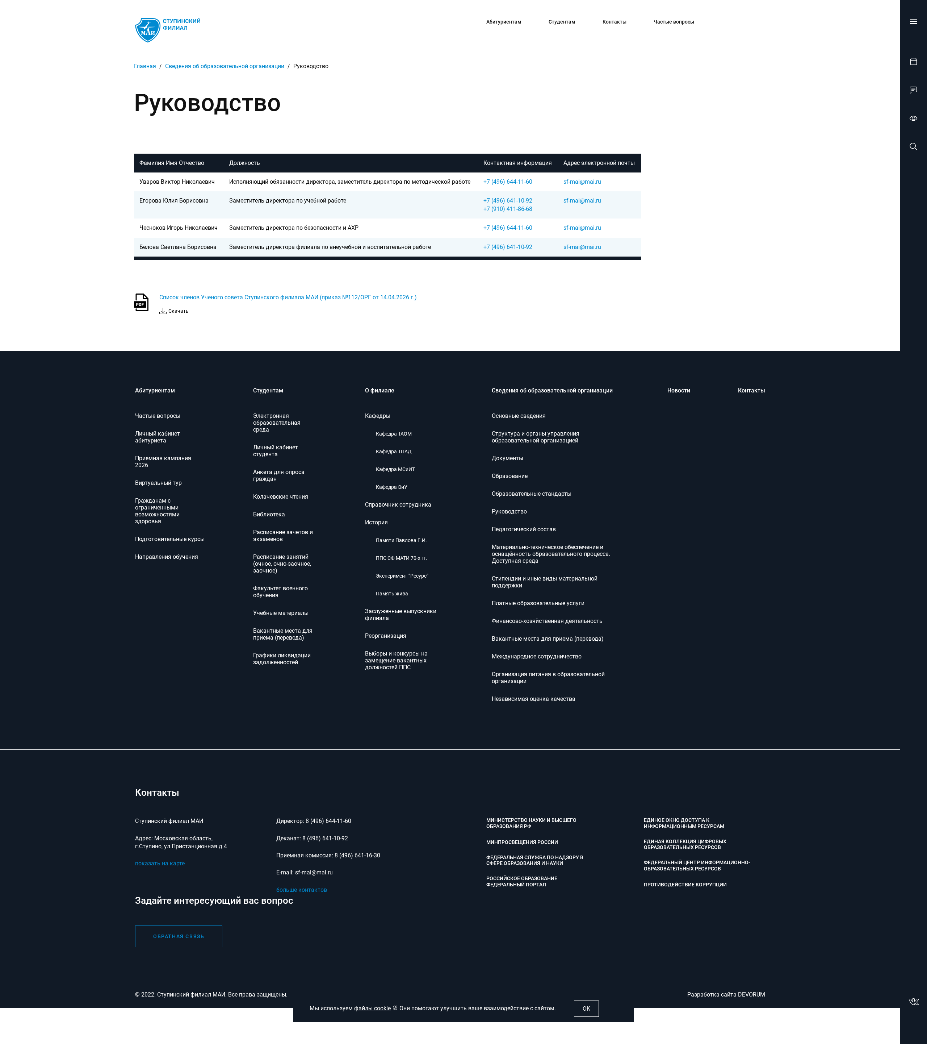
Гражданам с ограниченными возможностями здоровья (157, 511)
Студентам (562, 22)
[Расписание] (913, 63)
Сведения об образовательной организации (224, 66)
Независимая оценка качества (533, 698)
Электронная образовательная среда (277, 422)
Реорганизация (385, 635)
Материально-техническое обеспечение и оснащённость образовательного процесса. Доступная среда (551, 554)
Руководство (509, 511)
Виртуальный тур (158, 482)
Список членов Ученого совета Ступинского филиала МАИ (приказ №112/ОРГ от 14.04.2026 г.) (288, 297)
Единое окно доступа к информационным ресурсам (684, 823)
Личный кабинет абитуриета (157, 437)
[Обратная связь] (913, 91)
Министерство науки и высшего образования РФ (531, 823)
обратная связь (178, 936)
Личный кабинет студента (275, 451)
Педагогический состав (524, 529)
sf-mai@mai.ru (582, 181)
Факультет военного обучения (280, 592)
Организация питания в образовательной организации (548, 678)
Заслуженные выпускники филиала (400, 614)
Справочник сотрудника (398, 504)
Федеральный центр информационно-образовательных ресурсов (697, 866)
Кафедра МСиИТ (395, 469)
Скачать (178, 311)
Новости (678, 390)
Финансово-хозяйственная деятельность (547, 620)
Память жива (392, 593)
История (376, 522)
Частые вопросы (674, 22)
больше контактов (301, 889)
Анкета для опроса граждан (279, 475)
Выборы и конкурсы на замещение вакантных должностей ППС (396, 660)
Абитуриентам (503, 22)
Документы (507, 458)
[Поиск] (913, 147)
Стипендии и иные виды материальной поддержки (544, 582)
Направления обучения (166, 556)
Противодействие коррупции (685, 884)
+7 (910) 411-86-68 (507, 208)
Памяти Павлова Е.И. (401, 540)
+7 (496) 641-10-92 (507, 200)
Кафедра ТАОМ (394, 434)
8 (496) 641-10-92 (325, 838)
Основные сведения (519, 415)
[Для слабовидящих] (913, 119)
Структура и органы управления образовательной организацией (535, 437)
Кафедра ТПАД (394, 451)
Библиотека (269, 514)
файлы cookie (372, 1008)
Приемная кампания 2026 (163, 462)
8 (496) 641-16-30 (357, 855)
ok (586, 1008)
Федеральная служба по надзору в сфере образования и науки (534, 860)
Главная (145, 66)
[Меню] (913, 21)
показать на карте (160, 863)
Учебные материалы (281, 613)
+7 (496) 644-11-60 (507, 181)
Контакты (614, 22)
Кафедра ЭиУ (391, 487)
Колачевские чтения (280, 496)
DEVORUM (751, 994)
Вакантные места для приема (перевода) (283, 634)
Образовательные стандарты (531, 493)
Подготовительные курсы (170, 539)
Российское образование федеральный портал (521, 881)
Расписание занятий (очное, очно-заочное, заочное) (282, 563)
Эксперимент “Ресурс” (402, 576)
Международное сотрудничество (537, 656)
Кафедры (377, 415)
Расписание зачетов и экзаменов (283, 535)
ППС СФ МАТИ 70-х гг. (401, 558)
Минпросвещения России (522, 842)
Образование (510, 476)
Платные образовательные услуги (538, 603)
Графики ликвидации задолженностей (282, 659)
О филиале (379, 390)
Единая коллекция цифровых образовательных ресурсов (685, 844)
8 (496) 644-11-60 (328, 821)
